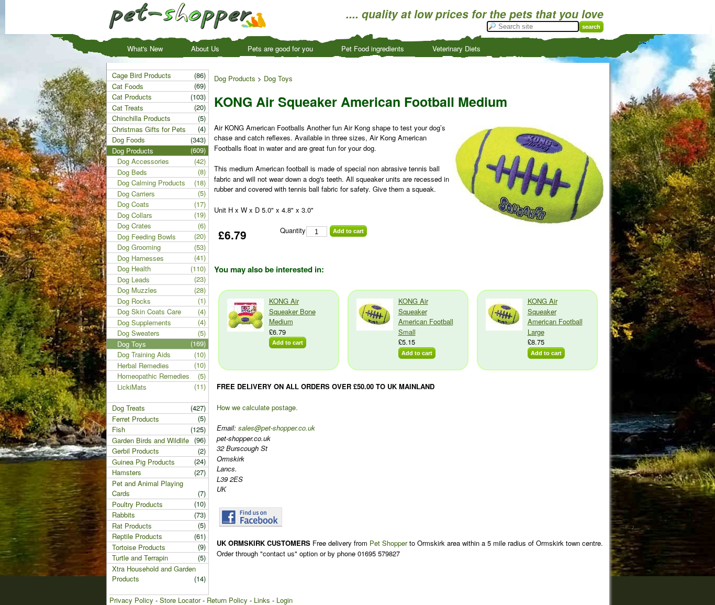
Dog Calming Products (151, 183)
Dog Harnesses (140, 258)
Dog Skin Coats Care (149, 311)
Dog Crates (134, 225)
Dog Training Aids (144, 354)
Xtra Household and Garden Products (154, 574)
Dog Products (234, 78)
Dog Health (134, 268)
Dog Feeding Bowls (146, 236)
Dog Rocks (134, 301)
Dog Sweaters (138, 333)
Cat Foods (127, 86)
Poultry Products (137, 504)
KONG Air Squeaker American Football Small (425, 316)
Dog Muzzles (137, 290)
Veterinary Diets (456, 48)
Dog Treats (128, 408)
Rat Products (132, 526)
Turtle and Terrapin (140, 558)
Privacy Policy (131, 600)
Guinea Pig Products (143, 462)
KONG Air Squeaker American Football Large (555, 316)
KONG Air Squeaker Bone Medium (292, 311)
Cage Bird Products (141, 75)
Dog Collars (134, 215)
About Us (205, 48)
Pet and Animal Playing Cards (147, 488)
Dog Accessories (143, 161)
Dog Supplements (144, 322)
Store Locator (180, 600)
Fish (118, 429)
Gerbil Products (135, 451)
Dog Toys (278, 78)
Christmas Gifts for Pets (149, 129)
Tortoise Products (138, 547)
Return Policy (227, 600)
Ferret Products (135, 419)
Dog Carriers (136, 194)
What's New (145, 48)
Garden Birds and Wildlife (150, 440)
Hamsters (126, 472)
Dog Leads (133, 279)
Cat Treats (127, 108)
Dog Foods (128, 140)
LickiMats (132, 387)
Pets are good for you (280, 48)
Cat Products (132, 97)
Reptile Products (137, 536)
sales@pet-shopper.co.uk (276, 428)
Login (284, 600)
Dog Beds (132, 172)
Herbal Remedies (143, 365)
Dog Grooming (139, 247)
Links (262, 600)
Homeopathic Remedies (153, 376)
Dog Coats (133, 204)
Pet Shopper (388, 543)
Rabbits (123, 515)
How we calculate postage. (257, 407)
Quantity (293, 230)
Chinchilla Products (141, 118)
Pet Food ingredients (372, 48)
